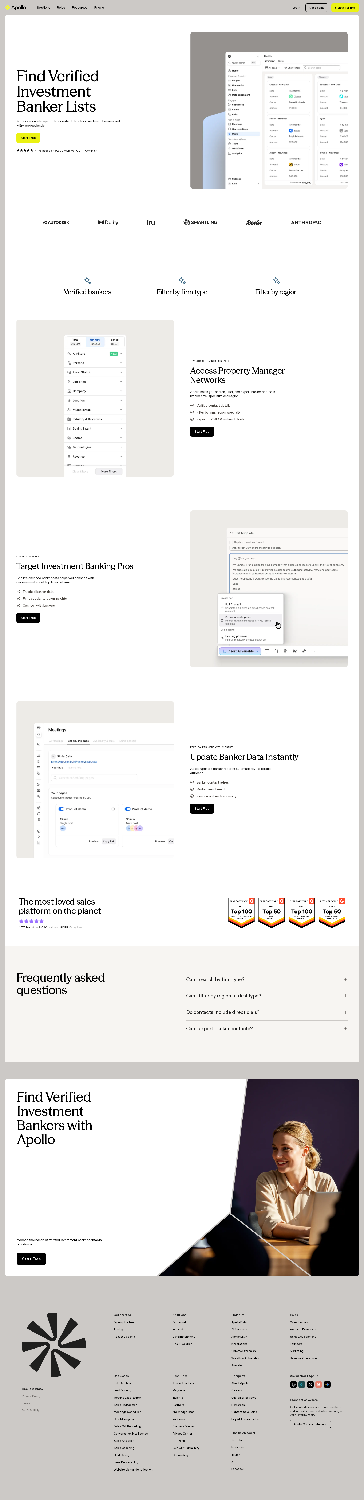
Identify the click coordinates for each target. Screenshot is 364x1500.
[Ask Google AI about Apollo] (327, 1384)
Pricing (99, 7)
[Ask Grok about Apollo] (310, 1384)
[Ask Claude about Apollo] (318, 1384)
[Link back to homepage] (15, 7)
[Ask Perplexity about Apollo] (301, 1384)
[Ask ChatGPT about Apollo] (293, 1384)
